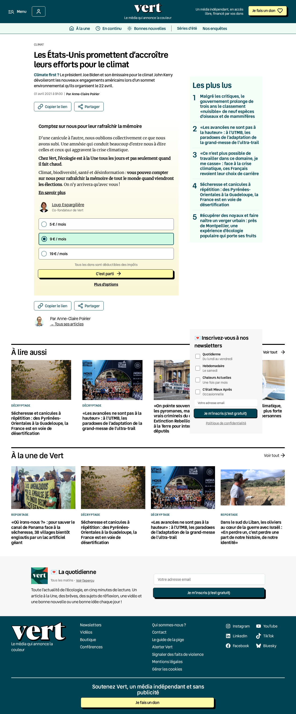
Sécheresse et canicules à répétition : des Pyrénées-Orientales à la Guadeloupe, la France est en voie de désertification (229, 194)
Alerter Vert (162, 646)
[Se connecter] (38, 11)
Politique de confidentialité (226, 423)
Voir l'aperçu (85, 580)
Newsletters (90, 624)
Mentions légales (167, 661)
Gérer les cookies (167, 669)
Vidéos (86, 632)
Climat (39, 44)
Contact (159, 632)
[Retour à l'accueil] (148, 9)
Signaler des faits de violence (178, 654)
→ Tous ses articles (67, 324)
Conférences (91, 646)
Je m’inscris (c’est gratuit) (225, 413)
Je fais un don (263, 10)
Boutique (88, 639)
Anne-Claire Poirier (85, 94)
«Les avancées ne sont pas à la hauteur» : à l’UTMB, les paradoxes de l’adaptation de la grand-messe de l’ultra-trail (229, 135)
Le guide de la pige (168, 639)
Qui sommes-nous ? (169, 624)
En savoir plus (52, 192)
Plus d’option (106, 284)
